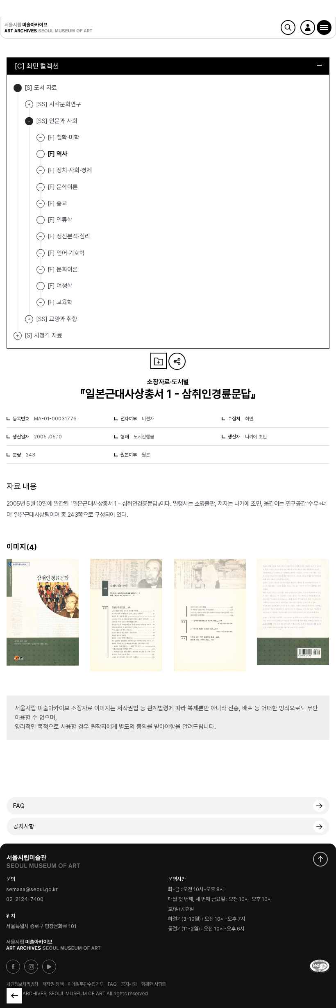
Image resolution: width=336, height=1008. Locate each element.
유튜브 (49, 966)
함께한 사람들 (153, 984)
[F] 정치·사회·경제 (70, 170)
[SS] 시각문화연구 (29, 104)
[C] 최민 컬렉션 (37, 66)
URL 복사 (177, 361)
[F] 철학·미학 (63, 137)
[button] (324, 27)
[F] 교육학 (60, 302)
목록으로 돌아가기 (14, 995)
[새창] (319, 967)
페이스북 (13, 966)
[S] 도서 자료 (17, 88)
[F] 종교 (57, 203)
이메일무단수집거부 (86, 984)
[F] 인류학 (60, 219)
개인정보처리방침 (22, 984)
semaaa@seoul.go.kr (32, 889)
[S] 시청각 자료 (17, 336)
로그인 (307, 27)
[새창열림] (43, 859)
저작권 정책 (53, 984)
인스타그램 (31, 966)
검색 (288, 27)
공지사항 (23, 826)
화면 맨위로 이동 (320, 859)
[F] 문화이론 (63, 269)
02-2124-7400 (24, 899)
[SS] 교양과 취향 (29, 319)
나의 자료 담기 (158, 361)
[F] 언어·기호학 (66, 252)
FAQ (19, 806)
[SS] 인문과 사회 (29, 121)
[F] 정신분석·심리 (69, 236)
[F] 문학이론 (63, 186)
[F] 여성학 (60, 286)
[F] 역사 (57, 153)
